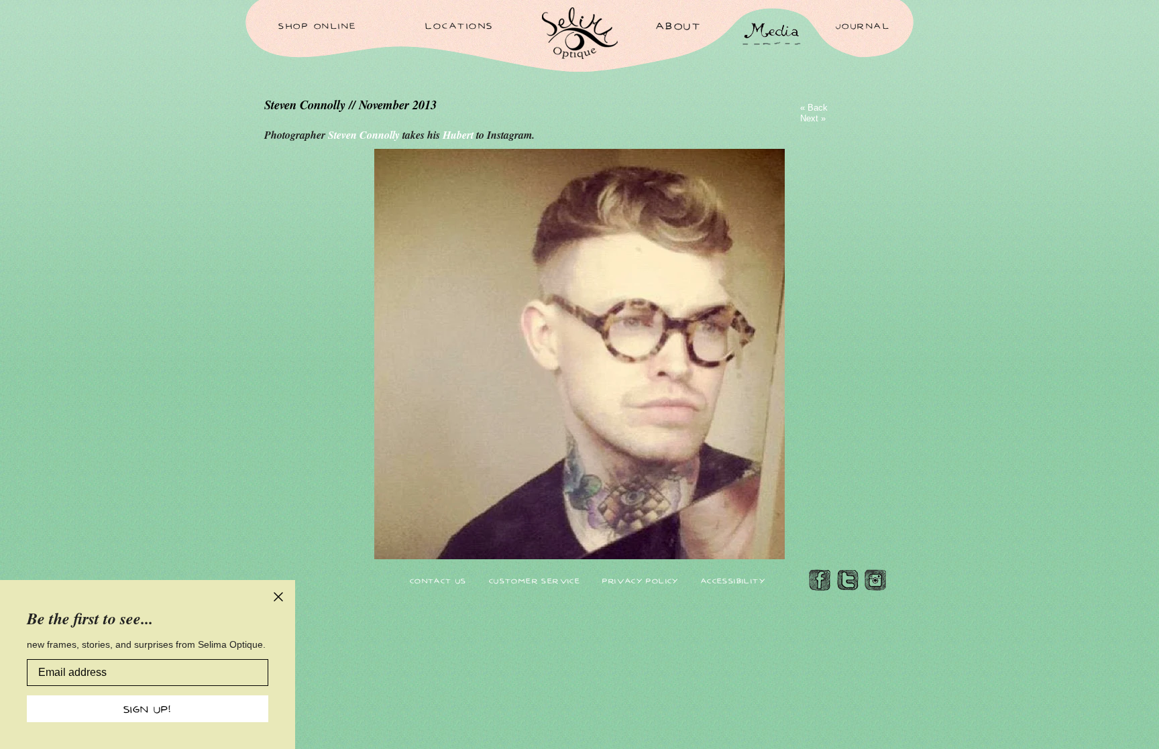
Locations (459, 25)
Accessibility (733, 580)
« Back (814, 108)
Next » (813, 118)
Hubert (459, 134)
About (679, 25)
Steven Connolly (365, 134)
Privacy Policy (640, 580)
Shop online (317, 25)
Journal (863, 25)
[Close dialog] (278, 597)
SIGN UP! (147, 709)
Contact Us (438, 580)
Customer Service (534, 580)
